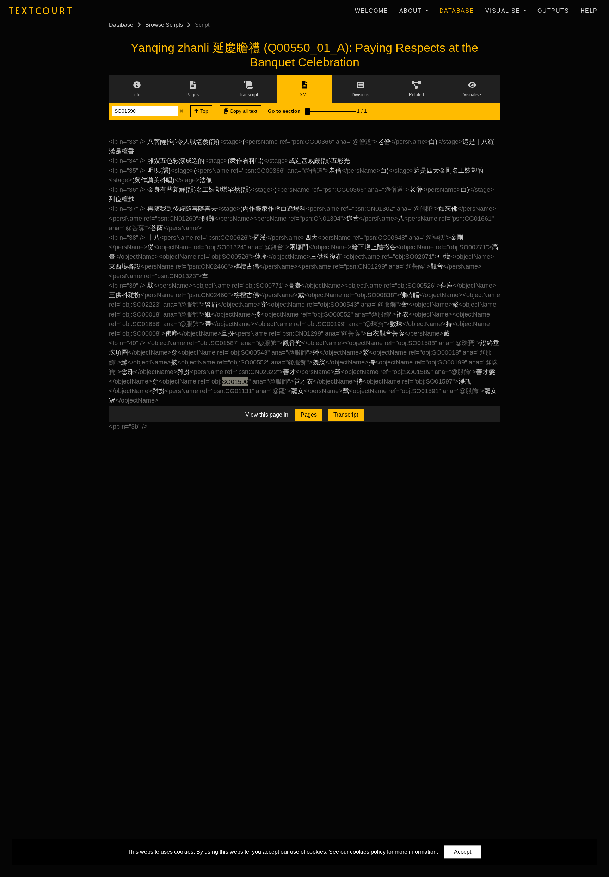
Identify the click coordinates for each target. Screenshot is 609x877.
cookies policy (368, 851)
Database (456, 11)
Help (589, 11)
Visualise (503, 11)
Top (203, 111)
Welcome (371, 11)
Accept (462, 852)
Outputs (553, 11)
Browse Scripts (164, 25)
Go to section (284, 111)
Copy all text (242, 111)
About (411, 11)
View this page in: (267, 415)
